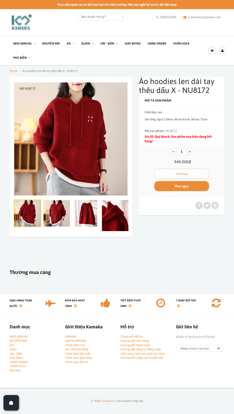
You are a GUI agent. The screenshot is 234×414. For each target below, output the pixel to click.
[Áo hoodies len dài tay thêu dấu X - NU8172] (71, 139)
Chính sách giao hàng (78, 357)
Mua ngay (182, 186)
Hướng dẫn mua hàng (134, 341)
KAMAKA (70, 336)
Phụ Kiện (20, 57)
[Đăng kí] (218, 348)
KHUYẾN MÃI (51, 43)
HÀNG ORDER (157, 43)
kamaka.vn (108, 401)
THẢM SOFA (181, 43)
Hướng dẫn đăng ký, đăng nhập (140, 349)
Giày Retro (133, 43)
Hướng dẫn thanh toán (135, 345)
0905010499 (168, 17)
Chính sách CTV (75, 345)
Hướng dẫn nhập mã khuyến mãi (141, 357)
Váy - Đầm (107, 43)
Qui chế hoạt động (76, 349)
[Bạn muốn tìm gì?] (122, 16)
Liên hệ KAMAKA (75, 341)
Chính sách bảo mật (77, 353)
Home (14, 71)
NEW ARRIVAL (22, 43)
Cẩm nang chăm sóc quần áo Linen (142, 353)
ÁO (69, 43)
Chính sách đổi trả (76, 362)
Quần (85, 43)
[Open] (11, 403)
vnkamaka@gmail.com (204, 17)
